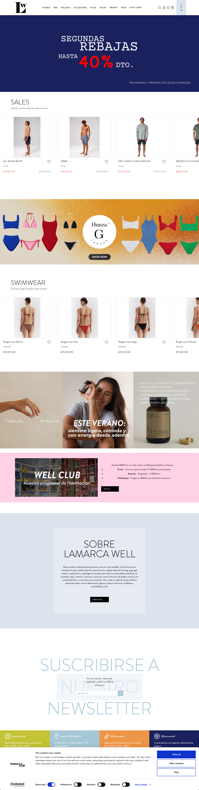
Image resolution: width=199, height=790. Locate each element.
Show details (141, 784)
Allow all (176, 754)
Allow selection (176, 763)
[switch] (78, 784)
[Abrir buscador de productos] (159, 7)
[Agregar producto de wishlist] (42, 161)
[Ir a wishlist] (168, 7)
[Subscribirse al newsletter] (120, 693)
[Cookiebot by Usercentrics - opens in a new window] (17, 785)
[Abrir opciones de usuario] (164, 7)
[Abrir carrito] (172, 7)
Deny (176, 772)
